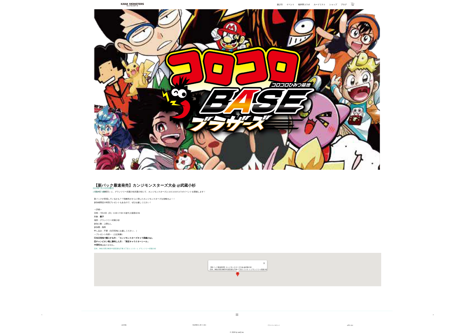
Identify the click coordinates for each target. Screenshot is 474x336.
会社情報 (123, 325)
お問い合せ (350, 325)
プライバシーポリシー (274, 325)
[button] (353, 4)
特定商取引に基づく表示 (199, 325)
